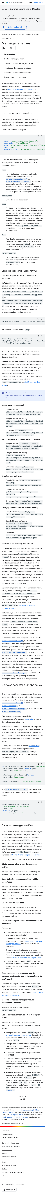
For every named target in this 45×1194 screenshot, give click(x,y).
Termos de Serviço (8, 1184)
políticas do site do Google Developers (15, 1117)
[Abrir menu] (3, 2)
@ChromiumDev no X (9, 1166)
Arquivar (4, 1153)
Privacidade (20, 1184)
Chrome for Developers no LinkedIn (13, 1172)
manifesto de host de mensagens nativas (26, 958)
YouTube (4, 1169)
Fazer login (38, 2)
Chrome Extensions (19, 9)
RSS (3, 1176)
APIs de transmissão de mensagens (20, 89)
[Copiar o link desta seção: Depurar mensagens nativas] (35, 825)
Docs (4, 9)
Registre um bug (7, 1134)
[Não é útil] (14, 38)
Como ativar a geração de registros (26, 855)
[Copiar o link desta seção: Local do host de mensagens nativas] (39, 271)
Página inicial (6, 34)
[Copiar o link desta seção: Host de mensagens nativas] (35, 113)
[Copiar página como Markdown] (11, 48)
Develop (36, 9)
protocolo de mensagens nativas (18, 1035)
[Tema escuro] (38, 136)
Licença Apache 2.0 (17, 1115)
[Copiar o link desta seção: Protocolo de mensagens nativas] (35, 544)
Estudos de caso (7, 1150)
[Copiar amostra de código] (41, 136)
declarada (29, 719)
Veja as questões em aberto (11, 1137)
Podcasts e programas (9, 1156)
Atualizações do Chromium (11, 1146)
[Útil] (11, 38)
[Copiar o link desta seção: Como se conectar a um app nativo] (4, 688)
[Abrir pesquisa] (26, 2)
